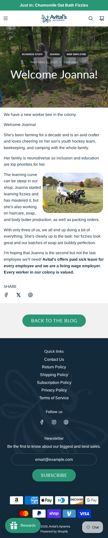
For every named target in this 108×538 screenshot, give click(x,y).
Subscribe (54, 475)
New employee (76, 54)
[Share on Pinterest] (30, 295)
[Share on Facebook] (6, 295)
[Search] (90, 18)
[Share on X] (18, 295)
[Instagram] (54, 422)
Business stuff (32, 54)
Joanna (55, 54)
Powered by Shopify (54, 531)
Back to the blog (54, 320)
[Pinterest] (66, 422)
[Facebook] (41, 422)
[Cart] (101, 18)
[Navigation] (5, 18)
